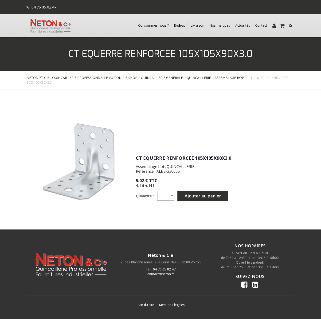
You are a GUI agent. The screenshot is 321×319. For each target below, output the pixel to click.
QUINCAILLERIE (199, 77)
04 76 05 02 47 (43, 7)
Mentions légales (172, 305)
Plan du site (145, 305)
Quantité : (145, 195)
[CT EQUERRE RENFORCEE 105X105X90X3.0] (75, 160)
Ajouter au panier (203, 196)
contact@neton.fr (160, 274)
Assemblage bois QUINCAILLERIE (165, 166)
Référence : (145, 171)
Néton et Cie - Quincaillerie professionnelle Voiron (74, 77)
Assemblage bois (230, 77)
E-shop (131, 77)
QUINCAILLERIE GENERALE (162, 77)
